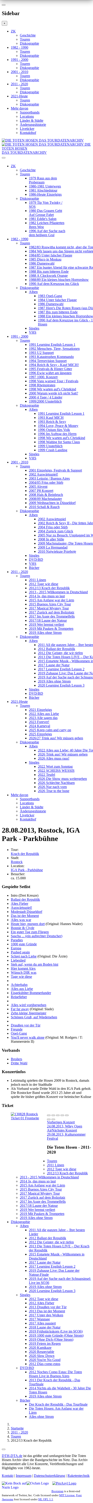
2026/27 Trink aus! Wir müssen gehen (56, 738)
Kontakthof (28, 133)
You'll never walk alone (27, 1037)
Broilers (16, 1059)
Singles (34, 328)
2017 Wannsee (39, 1319)
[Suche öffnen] (46, 159)
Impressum (23, 1476)
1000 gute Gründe (24, 944)
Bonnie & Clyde (22, 928)
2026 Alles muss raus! (53, 758)
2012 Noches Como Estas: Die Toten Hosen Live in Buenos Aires (55, 1374)
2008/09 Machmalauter (45, 499)
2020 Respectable (41, 1352)
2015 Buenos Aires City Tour (50, 604)
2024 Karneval (39, 726)
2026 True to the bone (53, 791)
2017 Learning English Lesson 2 (61, 669)
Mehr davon (19, 108)
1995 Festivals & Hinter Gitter (50, 369)
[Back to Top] (3, 1449)
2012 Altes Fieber (41, 1303)
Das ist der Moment (25, 916)
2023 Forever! (39, 722)
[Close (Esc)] (49, 1115)
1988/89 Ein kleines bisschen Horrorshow (59, 280)
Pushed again (20, 952)
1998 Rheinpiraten (42, 385)
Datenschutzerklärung (49, 1476)
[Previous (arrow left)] (49, 1119)
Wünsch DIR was (23, 972)
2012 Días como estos (44, 1364)
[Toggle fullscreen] (62, 1115)
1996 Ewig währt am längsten (50, 373)
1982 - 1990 (19, 47)
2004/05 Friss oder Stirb (46, 482)
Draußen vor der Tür (25, 1025)
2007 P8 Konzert (41, 491)
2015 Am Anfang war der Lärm (51, 600)
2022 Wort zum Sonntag (55, 766)
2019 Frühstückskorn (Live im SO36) (56, 1331)
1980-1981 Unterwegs (45, 186)
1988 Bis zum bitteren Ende (49, 271)
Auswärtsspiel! (21, 908)
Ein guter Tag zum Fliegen (30, 932)
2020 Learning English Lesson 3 (61, 685)
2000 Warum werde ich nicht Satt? (53, 393)
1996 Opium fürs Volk (54, 430)
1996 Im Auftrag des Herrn (57, 434)
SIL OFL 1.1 (45, 1499)
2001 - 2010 (19, 72)
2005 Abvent (38, 486)
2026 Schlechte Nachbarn (56, 783)
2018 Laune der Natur (44, 1327)
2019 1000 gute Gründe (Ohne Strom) (56, 1335)
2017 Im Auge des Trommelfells (52, 616)
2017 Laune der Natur (54, 665)
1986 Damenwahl (41, 263)
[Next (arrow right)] (53, 1119)
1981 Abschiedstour (43, 190)
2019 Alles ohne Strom (45, 633)
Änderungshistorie (33, 124)
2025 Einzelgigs (40, 734)
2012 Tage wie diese (43, 584)
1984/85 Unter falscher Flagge (50, 255)
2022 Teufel (46, 775)
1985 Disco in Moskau (45, 259)
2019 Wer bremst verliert (46, 624)
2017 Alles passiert (42, 1323)
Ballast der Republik (25, 899)
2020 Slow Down (41, 1356)
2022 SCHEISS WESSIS (56, 770)
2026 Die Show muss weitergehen (62, 779)
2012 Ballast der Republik (56, 649)
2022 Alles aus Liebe (44, 714)
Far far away (20, 1009)
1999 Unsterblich (50, 446)
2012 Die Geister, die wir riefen (60, 653)
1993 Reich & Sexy (52, 422)
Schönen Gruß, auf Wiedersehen (34, 1017)
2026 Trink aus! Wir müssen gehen (63, 754)
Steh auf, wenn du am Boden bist (34, 964)
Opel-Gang (19, 1033)
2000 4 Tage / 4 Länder (45, 397)
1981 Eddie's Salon (42, 219)
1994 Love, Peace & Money (58, 426)
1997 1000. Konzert (43, 377)
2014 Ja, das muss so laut (47, 596)
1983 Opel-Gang (50, 296)
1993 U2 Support (41, 353)
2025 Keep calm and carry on (50, 730)
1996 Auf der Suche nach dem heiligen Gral (47, 233)
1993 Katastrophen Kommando (51, 357)
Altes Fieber (19, 903)
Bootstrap (57, 1491)
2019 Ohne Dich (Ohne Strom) (51, 1339)
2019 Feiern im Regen (45, 1343)
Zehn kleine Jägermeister (28, 1013)
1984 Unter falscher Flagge (57, 300)
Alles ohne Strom (41, 1416)
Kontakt (7, 1476)
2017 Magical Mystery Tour (49, 608)
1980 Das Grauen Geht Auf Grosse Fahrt (45, 213)
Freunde (17, 1029)
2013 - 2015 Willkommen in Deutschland (58, 592)
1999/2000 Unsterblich (45, 401)
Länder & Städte (31, 120)
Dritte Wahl (19, 1063)
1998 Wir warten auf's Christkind (52, 389)
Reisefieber (19, 997)
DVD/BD (36, 559)
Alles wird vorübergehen (28, 1005)
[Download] (58, 1115)
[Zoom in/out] (67, 1115)
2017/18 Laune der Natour (48, 620)
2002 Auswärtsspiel (52, 519)
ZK (13, 31)
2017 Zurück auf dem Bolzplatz (51, 612)
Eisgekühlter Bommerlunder (31, 993)
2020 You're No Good (44, 1360)
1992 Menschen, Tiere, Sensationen (54, 349)
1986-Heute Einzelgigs (45, 194)
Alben (33, 292)
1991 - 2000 (19, 60)
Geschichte (28, 35)
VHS (32, 332)
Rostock (17, 862)
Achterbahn (19, 985)
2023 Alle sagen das (43, 718)
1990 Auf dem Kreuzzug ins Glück (54, 284)
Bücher (34, 568)
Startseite (17, 1428)
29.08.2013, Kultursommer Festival (66, 1134)
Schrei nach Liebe (24, 956)
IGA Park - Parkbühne (27, 870)
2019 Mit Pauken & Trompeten (51, 628)
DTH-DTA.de (12, 1456)
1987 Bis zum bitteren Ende (58, 312)
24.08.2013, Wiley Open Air (64, 1126)
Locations (27, 116)
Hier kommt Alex (23, 968)
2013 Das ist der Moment (47, 1311)
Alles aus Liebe (22, 989)
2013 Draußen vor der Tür (48, 1307)
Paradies (17, 940)
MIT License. (67, 1495)
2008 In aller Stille (51, 539)
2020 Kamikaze (40, 1347)
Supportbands (30, 112)
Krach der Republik (25, 854)
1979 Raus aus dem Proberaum (43, 180)
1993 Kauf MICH (51, 417)
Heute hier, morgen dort (28, 924)
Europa (16, 948)
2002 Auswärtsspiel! (43, 474)
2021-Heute (19, 96)
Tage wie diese (21, 976)
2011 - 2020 (19, 84)
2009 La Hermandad (52, 547)
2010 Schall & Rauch (44, 507)
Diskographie (29, 43)
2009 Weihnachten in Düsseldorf (52, 503)
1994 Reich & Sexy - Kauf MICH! (54, 365)
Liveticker (27, 129)
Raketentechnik (78, 1476)
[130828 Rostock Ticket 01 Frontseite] (29, 1118)
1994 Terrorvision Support (48, 361)
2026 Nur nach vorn (52, 787)
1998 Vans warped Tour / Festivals (53, 381)
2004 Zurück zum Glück (55, 531)
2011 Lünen (37, 580)
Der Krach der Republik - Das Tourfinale (58, 1404)
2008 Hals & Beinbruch (46, 495)
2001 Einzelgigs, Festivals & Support (55, 470)
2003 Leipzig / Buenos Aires (49, 478)
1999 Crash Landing (52, 450)
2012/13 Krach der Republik (49, 588)
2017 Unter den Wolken (46, 1315)
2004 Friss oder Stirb (53, 527)
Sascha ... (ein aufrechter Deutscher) (36, 936)
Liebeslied (18, 960)
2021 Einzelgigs (40, 710)
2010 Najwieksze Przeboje (57, 551)
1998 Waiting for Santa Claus (59, 442)
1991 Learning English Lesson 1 (52, 344)
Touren (25, 39)
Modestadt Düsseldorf (26, 912)
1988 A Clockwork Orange (48, 275)
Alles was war (21, 920)
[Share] (53, 1115)
